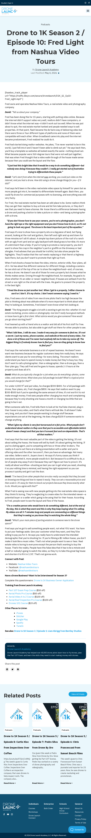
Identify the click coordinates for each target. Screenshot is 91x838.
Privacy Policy (80, 819)
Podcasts (45, 24)
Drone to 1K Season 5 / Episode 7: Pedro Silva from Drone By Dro (45, 742)
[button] (88, 11)
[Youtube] (8, 814)
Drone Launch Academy (47, 69)
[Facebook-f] (89, 3)
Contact (78, 815)
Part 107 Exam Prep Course (22, 590)
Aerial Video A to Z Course (21, 596)
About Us (78, 808)
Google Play (22, 619)
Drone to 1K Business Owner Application (54, 580)
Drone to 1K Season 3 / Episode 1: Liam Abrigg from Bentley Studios (47, 631)
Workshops (33, 812)
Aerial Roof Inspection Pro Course (25, 600)
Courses (32, 808)
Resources (79, 812)
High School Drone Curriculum (64, 810)
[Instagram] (85, 3)
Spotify (19, 622)
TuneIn (19, 626)
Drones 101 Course (18, 603)
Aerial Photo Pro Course (20, 593)
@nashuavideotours (29, 567)
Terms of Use (80, 823)
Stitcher (20, 616)
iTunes (19, 613)
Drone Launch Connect (34, 816)
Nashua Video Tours (27, 564)
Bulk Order (48, 808)
